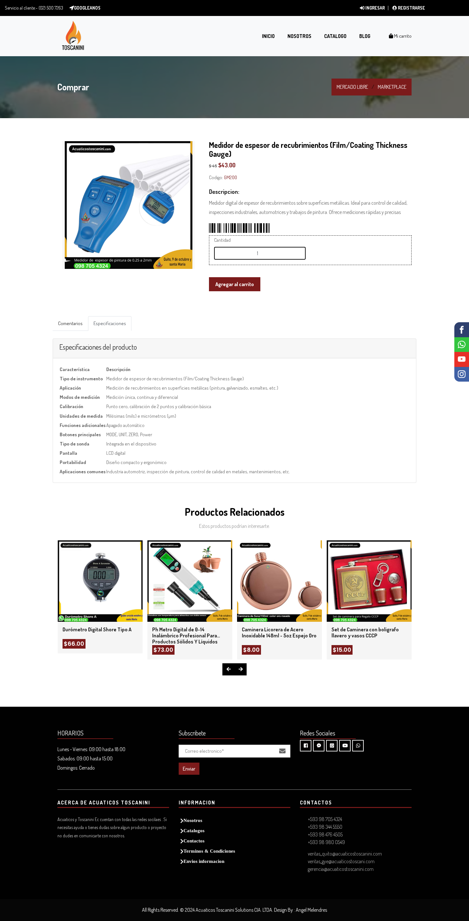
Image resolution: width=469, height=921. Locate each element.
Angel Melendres (311, 910)
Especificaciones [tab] (109, 323)
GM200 (230, 177)
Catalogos (194, 830)
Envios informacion (203, 861)
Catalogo (335, 36)
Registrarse (411, 8)
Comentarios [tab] (70, 323)
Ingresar (374, 8)
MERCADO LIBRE (352, 87)
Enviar (189, 768)
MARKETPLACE (392, 87)
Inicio (268, 36)
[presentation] (228, 669)
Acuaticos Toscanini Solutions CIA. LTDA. (234, 910)
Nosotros (299, 36)
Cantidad (222, 240)
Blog (364, 36)
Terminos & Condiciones (209, 851)
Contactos (194, 840)
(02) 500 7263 (51, 8)
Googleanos (87, 8)
